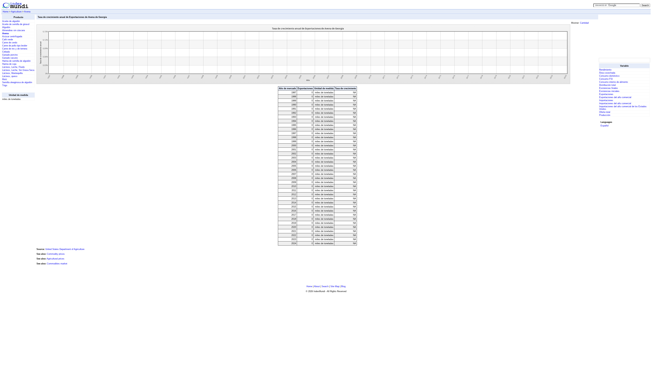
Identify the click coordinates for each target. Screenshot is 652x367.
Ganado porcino (10, 55)
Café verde (7, 39)
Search (325, 286)
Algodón (6, 27)
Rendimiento (605, 69)
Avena (27, 11)
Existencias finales (608, 88)
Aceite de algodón (11, 21)
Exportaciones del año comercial (615, 97)
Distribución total (607, 85)
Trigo (4, 85)
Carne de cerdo (9, 42)
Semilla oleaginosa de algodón (17, 82)
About (317, 286)
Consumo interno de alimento (613, 82)
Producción (604, 115)
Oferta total (604, 112)
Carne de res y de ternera (14, 48)
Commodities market (57, 263)
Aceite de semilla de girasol (15, 24)
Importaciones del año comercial (615, 103)
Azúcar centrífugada (12, 36)
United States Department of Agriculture (64, 249)
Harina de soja (9, 64)
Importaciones (606, 100)
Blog (343, 286)
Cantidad (584, 23)
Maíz (4, 79)
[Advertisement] (15, 154)
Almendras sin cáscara (13, 30)
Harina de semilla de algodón (16, 61)
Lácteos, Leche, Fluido (13, 67)
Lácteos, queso (9, 76)
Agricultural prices (55, 258)
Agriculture (16, 11)
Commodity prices (56, 254)
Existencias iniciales (609, 91)
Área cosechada (607, 73)
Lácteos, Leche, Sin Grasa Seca (18, 70)
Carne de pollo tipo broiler (14, 45)
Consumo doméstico (609, 76)
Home (5, 11)
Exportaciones (606, 94)
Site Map (334, 286)
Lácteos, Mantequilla (12, 73)
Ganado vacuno (10, 58)
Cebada (6, 51)
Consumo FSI (606, 79)
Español (605, 125)
